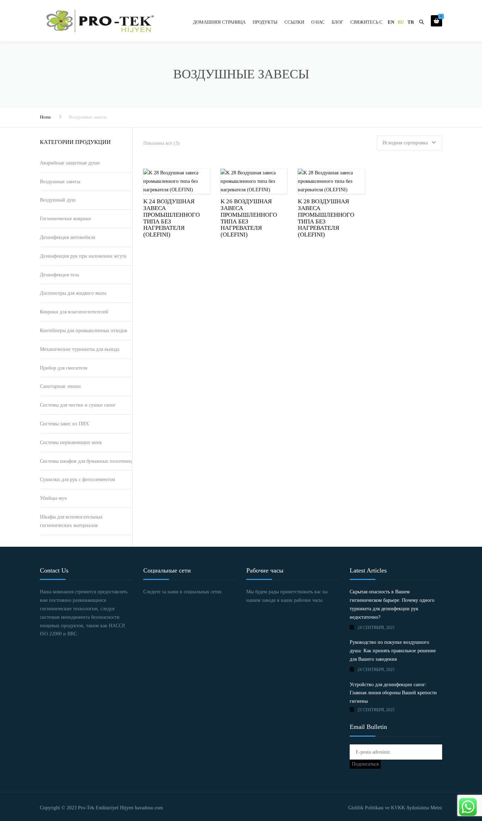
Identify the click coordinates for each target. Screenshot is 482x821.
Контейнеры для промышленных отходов (83, 330)
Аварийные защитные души (70, 163)
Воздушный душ (58, 200)
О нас (318, 22)
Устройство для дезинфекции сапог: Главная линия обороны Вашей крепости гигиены (393, 693)
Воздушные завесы (60, 181)
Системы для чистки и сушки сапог (78, 405)
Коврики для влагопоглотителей (74, 311)
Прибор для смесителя (63, 368)
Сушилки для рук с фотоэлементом (77, 479)
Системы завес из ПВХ (64, 423)
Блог (337, 22)
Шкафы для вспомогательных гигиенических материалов (71, 521)
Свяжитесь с (366, 22)
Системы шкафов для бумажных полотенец (86, 461)
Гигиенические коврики (65, 218)
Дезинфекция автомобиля (67, 237)
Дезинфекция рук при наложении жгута (83, 256)
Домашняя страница (219, 22)
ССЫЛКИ (294, 22)
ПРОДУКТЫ (265, 22)
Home (45, 117)
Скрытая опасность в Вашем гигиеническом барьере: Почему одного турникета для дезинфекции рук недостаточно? (392, 604)
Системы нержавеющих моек (71, 442)
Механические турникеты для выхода (79, 349)
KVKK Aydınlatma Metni (416, 807)
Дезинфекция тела (59, 274)
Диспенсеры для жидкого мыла (73, 293)
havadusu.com (148, 807)
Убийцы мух (53, 498)
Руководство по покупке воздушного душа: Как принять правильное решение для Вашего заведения (393, 651)
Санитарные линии (60, 386)
